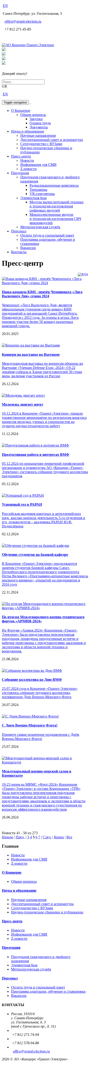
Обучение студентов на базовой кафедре (35, 555)
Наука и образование (27, 131)
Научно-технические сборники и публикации (47, 912)
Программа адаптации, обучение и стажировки (48, 991)
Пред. (20, 837)
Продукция (20, 173)
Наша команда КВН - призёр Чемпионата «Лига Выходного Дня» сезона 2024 (42, 294)
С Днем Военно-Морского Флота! (29, 725)
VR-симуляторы (42, 194)
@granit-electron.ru (23, 21)
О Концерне (20, 111)
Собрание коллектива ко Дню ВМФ (32, 680)
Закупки (36, 119)
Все (69, 837)
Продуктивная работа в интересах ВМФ (35, 454)
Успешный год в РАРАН (22, 504)
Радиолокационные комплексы (54, 185)
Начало (7, 837)
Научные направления (38, 135)
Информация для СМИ (38, 165)
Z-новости (28, 169)
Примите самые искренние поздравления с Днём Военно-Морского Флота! (40, 737)
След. (47, 837)
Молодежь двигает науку (22, 404)
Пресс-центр (21, 156)
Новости (27, 160)
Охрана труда (40, 123)
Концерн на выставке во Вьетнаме (31, 354)
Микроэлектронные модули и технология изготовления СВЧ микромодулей (55, 219)
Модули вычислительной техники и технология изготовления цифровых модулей (57, 206)
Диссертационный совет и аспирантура (51, 140)
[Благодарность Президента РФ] (4, 50)
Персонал (18, 231)
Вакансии (28, 248)
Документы (39, 127)
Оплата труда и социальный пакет (47, 235)
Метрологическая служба (40, 227)
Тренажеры (38, 190)
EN (5, 6)
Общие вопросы (33, 115)
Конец (59, 837)
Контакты (19, 252)
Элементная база (33, 198)
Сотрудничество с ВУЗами (41, 144)
